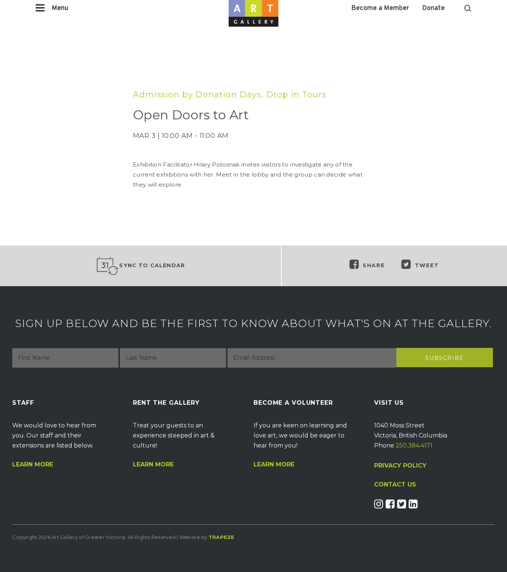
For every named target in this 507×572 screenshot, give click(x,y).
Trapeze (222, 537)
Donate (433, 8)
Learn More (32, 465)
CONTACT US (395, 485)
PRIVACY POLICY (400, 465)
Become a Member (380, 8)
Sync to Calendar (152, 265)
